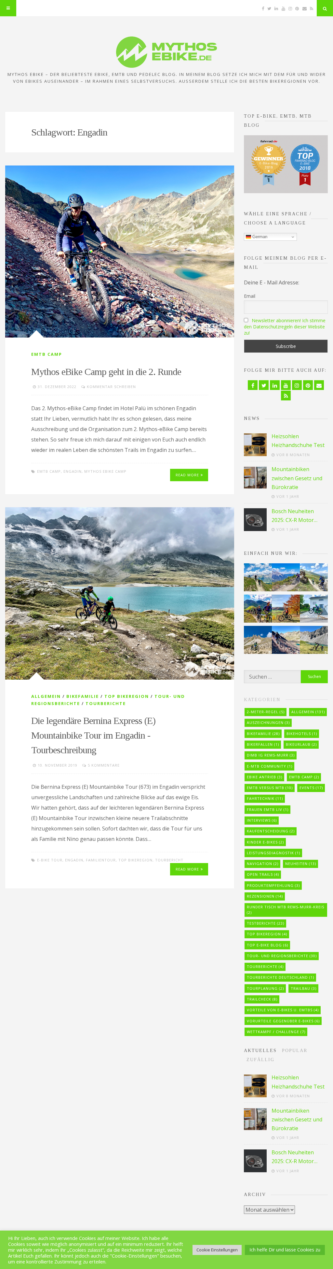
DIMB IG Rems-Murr (271, 755)
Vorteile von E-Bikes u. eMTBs (283, 1009)
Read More (187, 474)
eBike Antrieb (264, 776)
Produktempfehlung (273, 885)
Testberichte (265, 923)
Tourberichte (106, 703)
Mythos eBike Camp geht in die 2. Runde (106, 371)
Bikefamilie (82, 696)
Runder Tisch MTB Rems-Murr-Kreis (285, 909)
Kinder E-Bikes (265, 842)
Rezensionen (265, 896)
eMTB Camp (46, 354)
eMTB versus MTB (270, 787)
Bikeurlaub (301, 744)
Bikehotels (301, 733)
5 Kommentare (104, 765)
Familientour (101, 860)
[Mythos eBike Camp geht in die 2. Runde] (119, 252)
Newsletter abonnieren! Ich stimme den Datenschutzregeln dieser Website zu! (285, 326)
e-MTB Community (269, 766)
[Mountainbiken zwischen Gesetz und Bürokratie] (255, 477)
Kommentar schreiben (111, 386)
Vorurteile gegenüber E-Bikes (283, 1020)
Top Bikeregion (126, 696)
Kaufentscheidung (271, 831)
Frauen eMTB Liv (267, 809)
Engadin (72, 471)
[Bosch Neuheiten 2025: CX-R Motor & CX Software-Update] (255, 519)
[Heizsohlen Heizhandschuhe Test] (255, 444)
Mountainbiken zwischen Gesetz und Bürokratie (297, 478)
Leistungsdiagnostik (273, 852)
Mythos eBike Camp (105, 471)
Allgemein (46, 696)
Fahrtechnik (265, 798)
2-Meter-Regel (266, 711)
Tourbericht (169, 860)
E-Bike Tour (49, 860)
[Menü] (8, 8)
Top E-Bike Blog (267, 945)
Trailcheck (262, 999)
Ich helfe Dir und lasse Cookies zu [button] (284, 1250)
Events (311, 787)
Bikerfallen (263, 744)
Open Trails (263, 874)
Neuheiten (300, 863)
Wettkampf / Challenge (276, 1031)
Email (249, 296)
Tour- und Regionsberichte (282, 955)
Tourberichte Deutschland (280, 977)
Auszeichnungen (268, 722)
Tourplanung (265, 988)
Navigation (262, 863)
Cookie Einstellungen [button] (217, 1250)
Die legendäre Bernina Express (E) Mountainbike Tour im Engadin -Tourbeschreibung (93, 735)
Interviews (262, 820)
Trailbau (303, 988)
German (259, 236)
